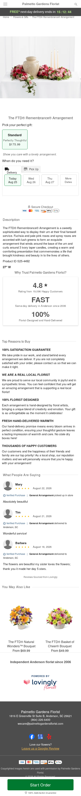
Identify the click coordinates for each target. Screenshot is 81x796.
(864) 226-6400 (40, 720)
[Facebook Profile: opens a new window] (32, 736)
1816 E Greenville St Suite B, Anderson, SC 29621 (40, 716)
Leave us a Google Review (40, 748)
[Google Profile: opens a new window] (40, 736)
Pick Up (34, 169)
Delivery (12, 171)
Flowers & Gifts (20, 17)
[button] (72, 787)
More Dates (68, 180)
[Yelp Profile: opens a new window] (49, 736)
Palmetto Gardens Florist (40, 3)
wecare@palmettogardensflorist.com (40, 723)
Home (6, 17)
